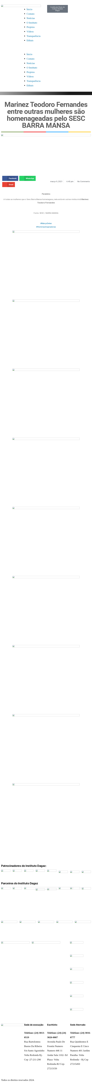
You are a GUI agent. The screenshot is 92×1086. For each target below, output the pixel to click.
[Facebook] (4, 1038)
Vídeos (30, 31)
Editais (30, 40)
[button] (34, 47)
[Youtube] (10, 1038)
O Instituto (32, 22)
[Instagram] (73, 15)
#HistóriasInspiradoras (46, 227)
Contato (30, 13)
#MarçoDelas (46, 223)
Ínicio (29, 9)
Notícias (31, 18)
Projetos (31, 27)
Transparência (34, 36)
